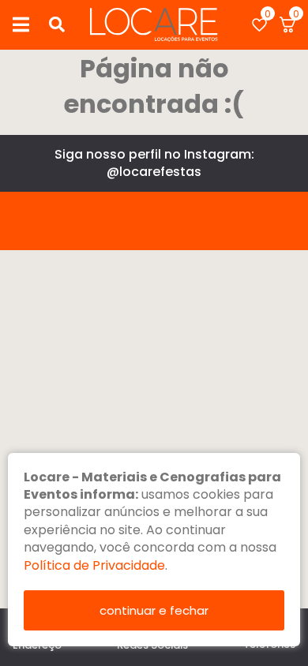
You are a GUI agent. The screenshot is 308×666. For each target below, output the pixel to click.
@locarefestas (154, 172)
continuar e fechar (154, 610)
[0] (259, 25)
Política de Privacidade (94, 565)
